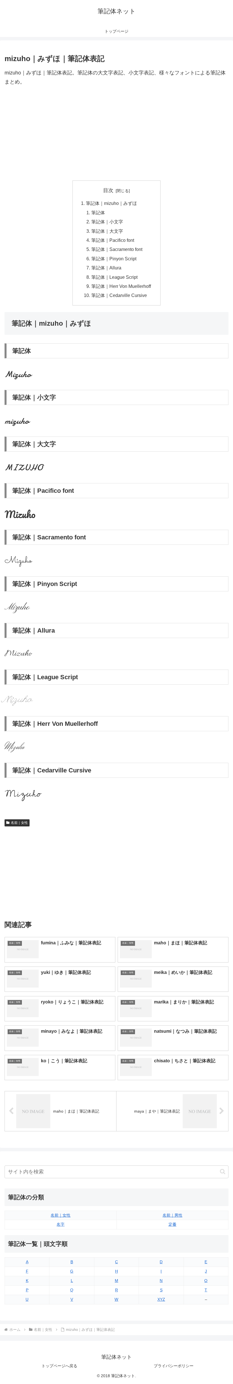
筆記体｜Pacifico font (112, 240)
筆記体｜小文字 (107, 221)
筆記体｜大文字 (107, 231)
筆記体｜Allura (106, 267)
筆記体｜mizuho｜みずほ (111, 203)
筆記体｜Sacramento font (116, 249)
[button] (223, 1171)
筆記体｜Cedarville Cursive (119, 295)
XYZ (161, 1299)
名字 (61, 1224)
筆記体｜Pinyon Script (113, 258)
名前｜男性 (172, 1215)
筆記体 (98, 212)
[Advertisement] (116, 133)
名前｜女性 (19, 823)
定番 (172, 1224)
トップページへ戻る (59, 1366)
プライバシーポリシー (174, 1366)
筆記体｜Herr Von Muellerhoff (121, 286)
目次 (108, 190)
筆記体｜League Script (114, 277)
